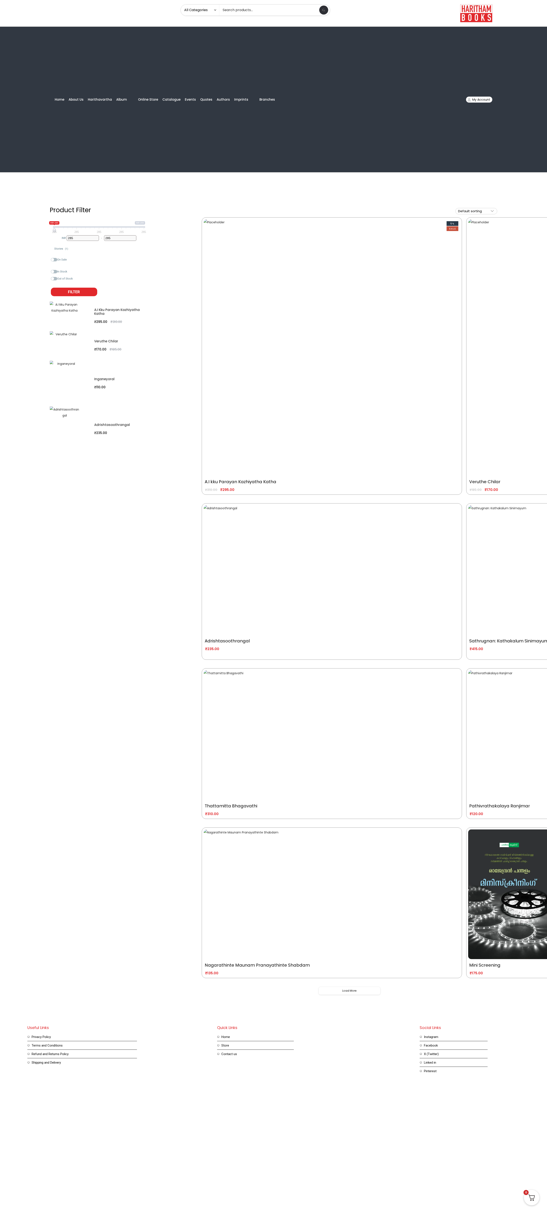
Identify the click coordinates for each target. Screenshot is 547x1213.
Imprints (241, 99)
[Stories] (52, 248)
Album (121, 99)
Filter (74, 292)
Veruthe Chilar (106, 341)
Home (59, 99)
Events (190, 99)
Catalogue (171, 99)
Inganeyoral (104, 379)
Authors (223, 99)
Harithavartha (100, 99)
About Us (76, 99)
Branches (267, 99)
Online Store (148, 99)
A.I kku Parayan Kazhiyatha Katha (117, 312)
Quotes (206, 99)
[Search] (323, 10)
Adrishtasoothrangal (112, 424)
